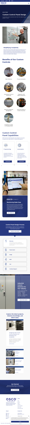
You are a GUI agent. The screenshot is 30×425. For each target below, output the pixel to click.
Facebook (8, 413)
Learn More (7, 161)
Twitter (7, 418)
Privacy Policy (19, 407)
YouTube (8, 414)
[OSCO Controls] (4, 5)
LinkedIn (8, 415)
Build (10, 259)
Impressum (20, 423)
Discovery (11, 241)
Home (18, 400)
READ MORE (16, 355)
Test (10, 264)
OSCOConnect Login (20, 408)
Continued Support (13, 268)
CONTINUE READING (11, 343)
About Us (19, 402)
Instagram (8, 417)
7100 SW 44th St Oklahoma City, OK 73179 (21, 414)
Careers (19, 403)
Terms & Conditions (20, 405)
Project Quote (12, 249)
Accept (20, 421)
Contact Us (19, 404)
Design (10, 254)
